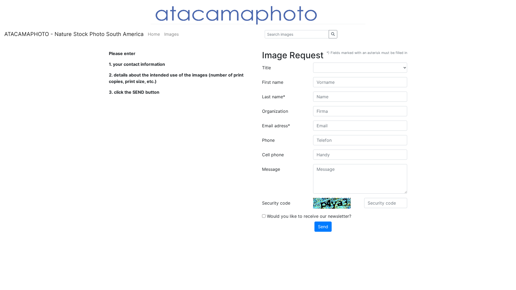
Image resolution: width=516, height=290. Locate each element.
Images (171, 34)
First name (272, 82)
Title (266, 67)
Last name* (273, 96)
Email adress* (276, 125)
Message (271, 169)
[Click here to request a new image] (332, 203)
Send (323, 226)
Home (154, 34)
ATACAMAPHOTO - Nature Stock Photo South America (74, 34)
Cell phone (273, 154)
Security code (276, 203)
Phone (268, 140)
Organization (275, 111)
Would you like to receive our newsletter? (308, 216)
